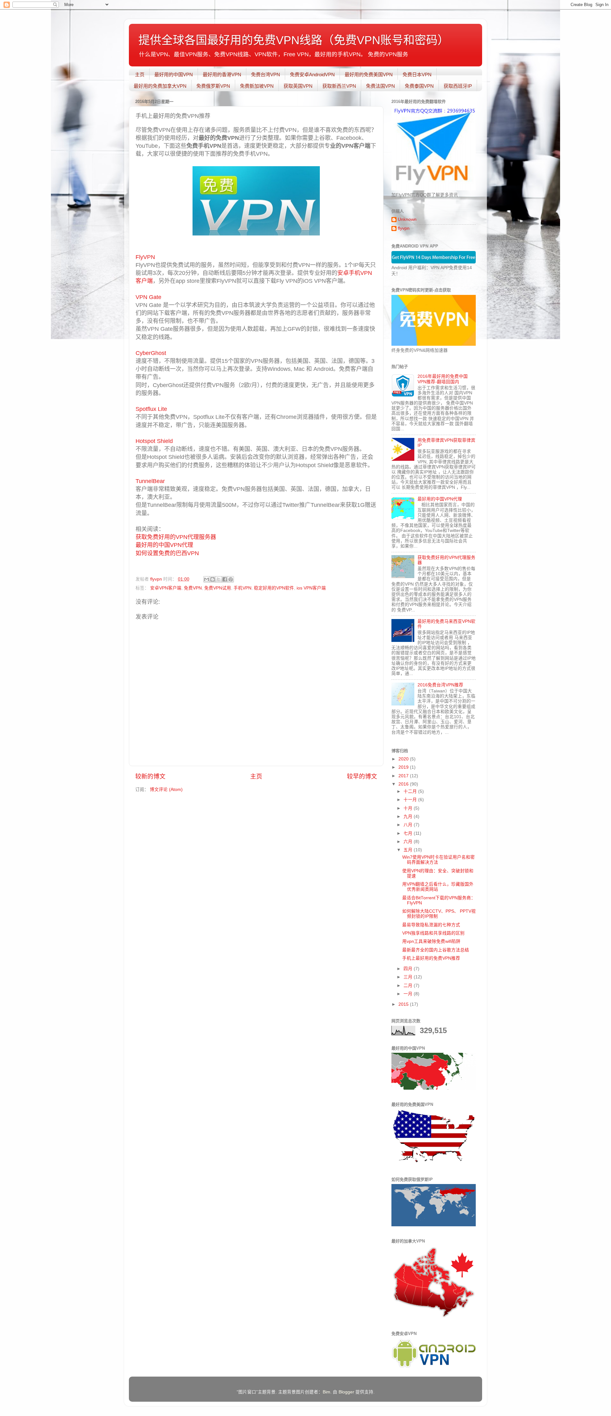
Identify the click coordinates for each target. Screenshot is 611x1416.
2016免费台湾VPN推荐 (440, 685)
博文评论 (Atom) (166, 789)
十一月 (411, 799)
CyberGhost (152, 353)
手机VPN (242, 588)
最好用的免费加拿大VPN (160, 86)
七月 (409, 833)
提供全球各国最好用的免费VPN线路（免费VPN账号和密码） (293, 40)
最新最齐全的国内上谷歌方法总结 (435, 950)
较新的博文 (150, 776)
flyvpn (404, 228)
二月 (409, 985)
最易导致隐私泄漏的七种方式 (431, 924)
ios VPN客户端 (311, 588)
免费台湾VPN (265, 74)
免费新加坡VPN (257, 86)
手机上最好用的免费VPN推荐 (431, 958)
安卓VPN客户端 (165, 588)
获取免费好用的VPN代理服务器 (176, 537)
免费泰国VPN (419, 86)
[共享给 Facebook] (224, 579)
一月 (409, 993)
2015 (404, 1004)
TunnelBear (150, 481)
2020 (404, 759)
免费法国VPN (380, 86)
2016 (404, 784)
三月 (409, 977)
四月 (409, 968)
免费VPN (193, 588)
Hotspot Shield (154, 441)
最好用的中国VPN (173, 74)
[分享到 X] (218, 579)
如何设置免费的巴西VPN (167, 553)
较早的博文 (362, 776)
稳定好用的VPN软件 (274, 588)
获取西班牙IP (458, 86)
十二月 (411, 791)
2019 (404, 767)
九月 (409, 816)
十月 (409, 808)
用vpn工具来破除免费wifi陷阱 (431, 941)
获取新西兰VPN (339, 86)
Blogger (346, 1392)
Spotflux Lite (151, 409)
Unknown (407, 219)
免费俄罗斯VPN (213, 86)
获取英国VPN (298, 86)
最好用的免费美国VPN (369, 74)
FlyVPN (145, 257)
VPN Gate (148, 297)
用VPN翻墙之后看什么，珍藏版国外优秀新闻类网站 (438, 887)
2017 (404, 775)
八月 (409, 824)
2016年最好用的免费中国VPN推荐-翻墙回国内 (443, 379)
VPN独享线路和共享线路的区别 (433, 933)
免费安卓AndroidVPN (312, 74)
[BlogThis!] (212, 579)
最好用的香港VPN (222, 74)
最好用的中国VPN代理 (164, 545)
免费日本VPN (417, 74)
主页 (139, 74)
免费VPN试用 (217, 588)
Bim (326, 1392)
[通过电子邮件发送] (206, 579)
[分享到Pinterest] (231, 579)
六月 (409, 841)
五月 (409, 850)
